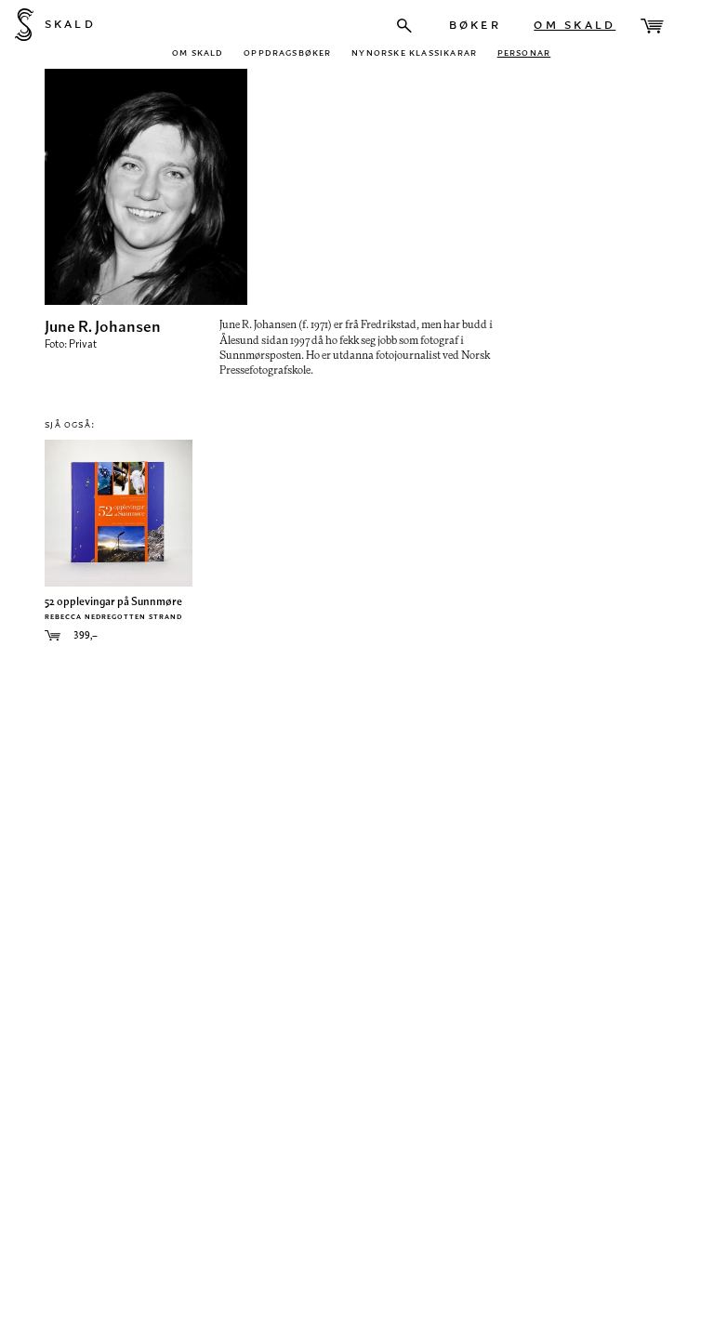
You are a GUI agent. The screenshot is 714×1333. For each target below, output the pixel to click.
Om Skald (574, 24)
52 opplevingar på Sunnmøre (113, 601)
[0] (652, 26)
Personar (524, 52)
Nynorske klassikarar (414, 52)
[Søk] (404, 26)
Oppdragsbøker (288, 52)
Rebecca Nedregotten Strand (113, 616)
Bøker (475, 24)
